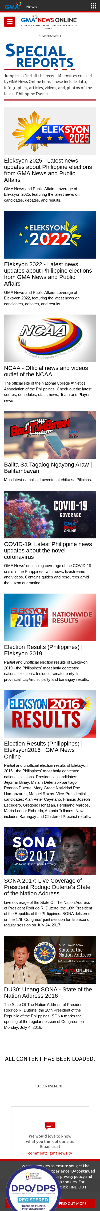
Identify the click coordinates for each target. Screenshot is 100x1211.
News (31, 6)
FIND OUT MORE (73, 1203)
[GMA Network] (13, 5)
